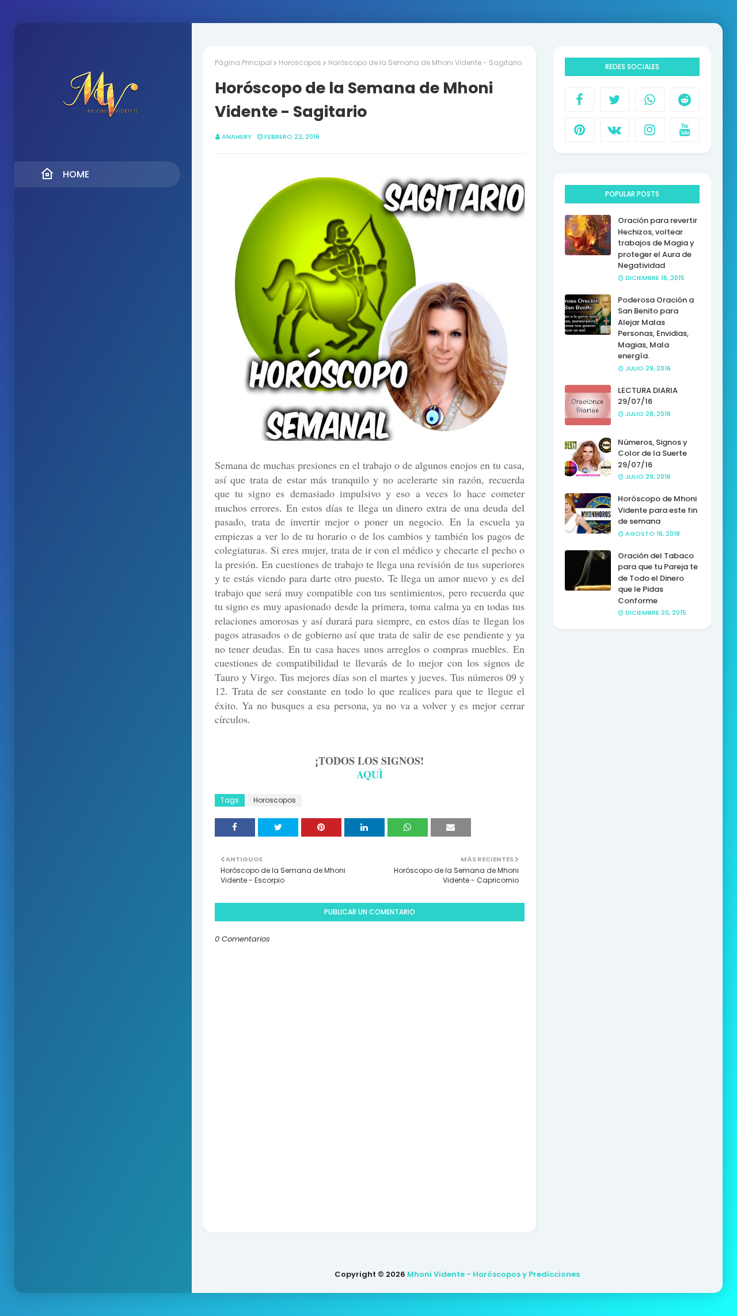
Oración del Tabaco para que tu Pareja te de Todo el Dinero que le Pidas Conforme (658, 578)
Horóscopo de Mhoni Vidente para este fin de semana (657, 510)
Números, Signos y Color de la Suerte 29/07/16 (652, 453)
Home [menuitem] (76, 174)
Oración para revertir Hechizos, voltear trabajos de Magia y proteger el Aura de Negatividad (657, 243)
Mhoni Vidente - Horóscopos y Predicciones (493, 1274)
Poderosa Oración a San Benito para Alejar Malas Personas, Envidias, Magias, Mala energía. (656, 328)
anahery (237, 136)
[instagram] (649, 130)
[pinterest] (579, 130)
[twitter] (614, 100)
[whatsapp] (649, 100)
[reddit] (685, 100)
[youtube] (685, 130)
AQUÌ (369, 774)
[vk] (614, 130)
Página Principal (243, 62)
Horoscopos (300, 62)
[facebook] (579, 100)
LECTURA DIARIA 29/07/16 (648, 396)
